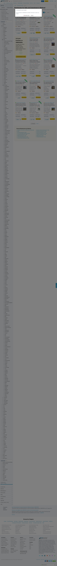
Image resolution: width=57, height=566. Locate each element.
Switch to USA (27, 15)
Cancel (32, 15)
